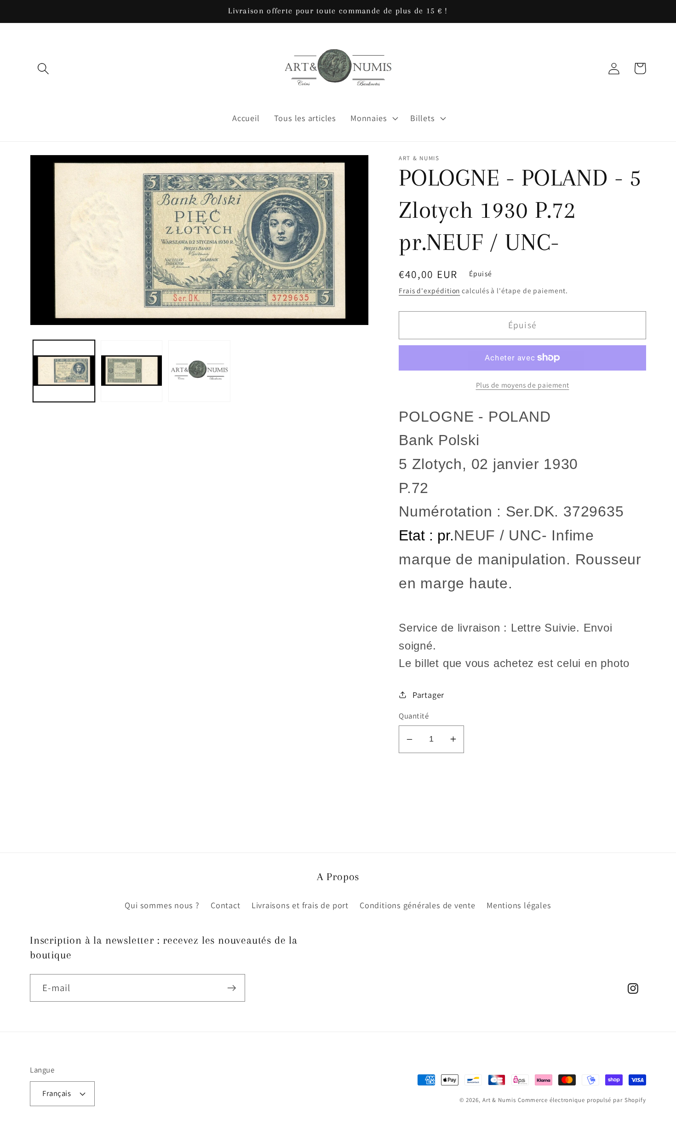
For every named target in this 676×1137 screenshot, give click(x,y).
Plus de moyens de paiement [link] (522, 384)
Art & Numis (499, 1100)
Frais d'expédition (429, 290)
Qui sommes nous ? (162, 905)
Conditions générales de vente (417, 905)
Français (56, 1093)
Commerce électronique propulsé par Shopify (582, 1100)
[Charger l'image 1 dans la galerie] (64, 371)
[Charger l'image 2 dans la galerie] (131, 371)
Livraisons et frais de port (300, 905)
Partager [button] (428, 694)
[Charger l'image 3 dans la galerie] (199, 371)
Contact (225, 905)
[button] (43, 68)
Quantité (414, 716)
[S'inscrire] (231, 988)
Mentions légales (519, 905)
